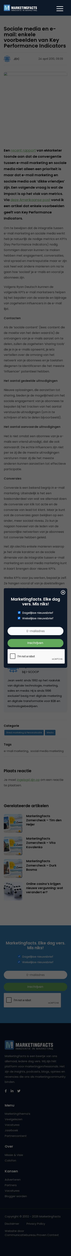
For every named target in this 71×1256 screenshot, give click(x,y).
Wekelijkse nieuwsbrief (37, 618)
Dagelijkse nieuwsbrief (37, 613)
